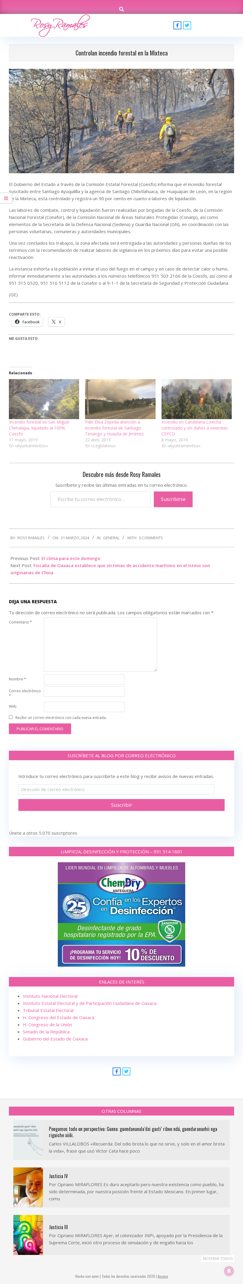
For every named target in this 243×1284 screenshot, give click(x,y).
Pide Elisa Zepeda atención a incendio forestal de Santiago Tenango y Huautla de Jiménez (114, 428)
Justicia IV (58, 1176)
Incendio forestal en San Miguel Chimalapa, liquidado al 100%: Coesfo (39, 428)
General (111, 537)
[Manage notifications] (229, 1271)
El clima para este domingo (70, 558)
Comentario (20, 622)
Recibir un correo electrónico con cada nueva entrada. (61, 717)
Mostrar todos (218, 1258)
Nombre (17, 679)
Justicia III (58, 1227)
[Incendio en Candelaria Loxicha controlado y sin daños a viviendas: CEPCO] (197, 399)
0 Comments (151, 537)
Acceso (163, 1276)
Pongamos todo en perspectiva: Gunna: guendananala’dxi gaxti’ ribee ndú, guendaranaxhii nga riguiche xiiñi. (133, 1132)
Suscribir (121, 804)
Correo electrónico (25, 693)
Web (13, 706)
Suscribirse (173, 499)
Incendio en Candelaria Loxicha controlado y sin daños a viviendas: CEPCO (195, 428)
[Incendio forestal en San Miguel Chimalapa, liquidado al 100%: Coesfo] (44, 399)
